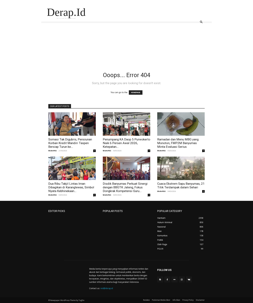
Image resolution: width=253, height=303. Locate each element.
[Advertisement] (126, 49)
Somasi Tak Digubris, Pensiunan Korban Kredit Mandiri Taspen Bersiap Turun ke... (70, 143)
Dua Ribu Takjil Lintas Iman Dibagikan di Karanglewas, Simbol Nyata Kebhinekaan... (71, 187)
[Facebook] (167, 279)
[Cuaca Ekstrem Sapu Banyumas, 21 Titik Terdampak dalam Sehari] (181, 168)
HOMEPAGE (135, 92)
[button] (201, 22)
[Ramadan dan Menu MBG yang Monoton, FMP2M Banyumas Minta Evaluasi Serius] (181, 124)
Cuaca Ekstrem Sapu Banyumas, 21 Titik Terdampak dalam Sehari (181, 185)
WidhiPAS (52, 151)
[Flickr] (174, 279)
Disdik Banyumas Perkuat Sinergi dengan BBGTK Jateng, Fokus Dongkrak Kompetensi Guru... (125, 187)
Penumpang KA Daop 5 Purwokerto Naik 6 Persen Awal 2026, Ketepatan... (126, 143)
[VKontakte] (189, 279)
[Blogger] (160, 279)
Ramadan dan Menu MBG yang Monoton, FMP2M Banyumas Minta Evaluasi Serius (178, 143)
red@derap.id (106, 288)
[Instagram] (182, 279)
